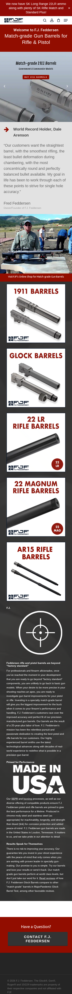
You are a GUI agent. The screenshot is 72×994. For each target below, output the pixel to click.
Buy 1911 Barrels (35, 77)
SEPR (14, 798)
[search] (44, 20)
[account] (51, 20)
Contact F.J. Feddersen (38, 939)
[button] (66, 20)
